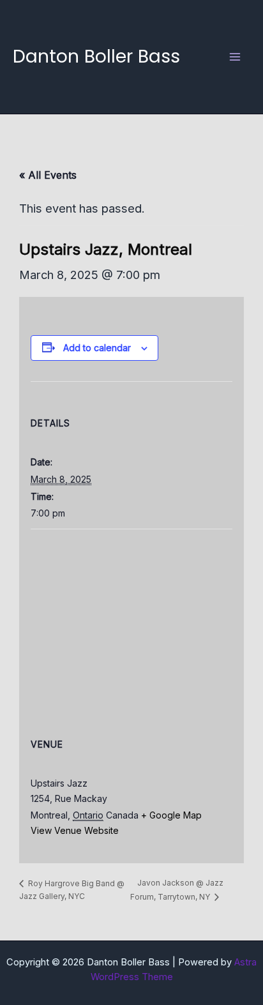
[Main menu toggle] (235, 57)
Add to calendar (97, 347)
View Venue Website (75, 830)
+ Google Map (171, 815)
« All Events (48, 175)
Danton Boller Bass (96, 56)
